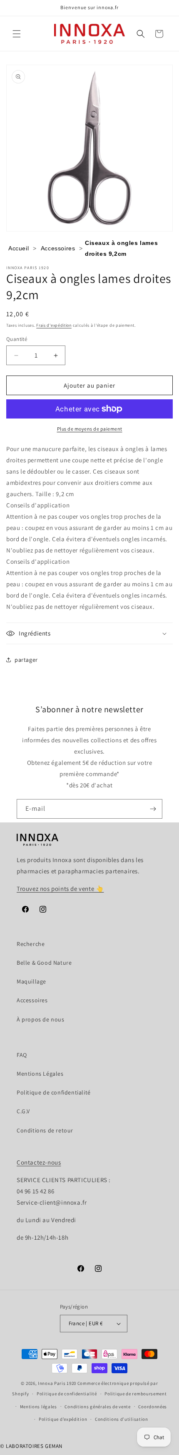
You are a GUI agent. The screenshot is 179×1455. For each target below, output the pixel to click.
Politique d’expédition (63, 1419)
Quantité (16, 339)
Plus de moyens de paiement (89, 429)
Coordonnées (152, 1407)
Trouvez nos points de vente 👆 (60, 889)
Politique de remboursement (135, 1394)
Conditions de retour (45, 1130)
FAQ (22, 1055)
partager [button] (26, 659)
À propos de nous (41, 1019)
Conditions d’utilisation (121, 1419)
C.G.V (23, 1111)
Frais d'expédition (54, 325)
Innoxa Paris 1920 (57, 1383)
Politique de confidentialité (54, 1092)
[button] (16, 34)
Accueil (18, 248)
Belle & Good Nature (44, 962)
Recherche (31, 944)
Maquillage (31, 981)
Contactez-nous (39, 1162)
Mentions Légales (40, 1073)
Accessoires (58, 248)
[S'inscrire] (153, 809)
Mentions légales (38, 1407)
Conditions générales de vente (97, 1407)
